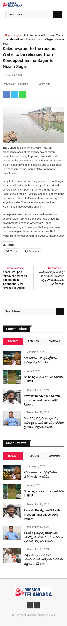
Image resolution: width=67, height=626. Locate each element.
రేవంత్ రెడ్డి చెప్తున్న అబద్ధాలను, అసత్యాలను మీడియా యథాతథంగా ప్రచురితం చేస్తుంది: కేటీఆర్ (44, 423)
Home (8, 35)
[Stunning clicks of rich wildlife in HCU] (12, 377)
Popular (33, 341)
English (18, 35)
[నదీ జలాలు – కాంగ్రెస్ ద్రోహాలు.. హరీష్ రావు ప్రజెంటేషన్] (12, 358)
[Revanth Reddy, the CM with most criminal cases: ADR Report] (12, 396)
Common (54, 341)
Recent (13, 341)
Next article (54, 268)
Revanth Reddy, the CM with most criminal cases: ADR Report (42, 400)
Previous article (15, 268)
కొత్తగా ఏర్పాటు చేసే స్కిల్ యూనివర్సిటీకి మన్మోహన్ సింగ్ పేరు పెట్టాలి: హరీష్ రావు (43, 559)
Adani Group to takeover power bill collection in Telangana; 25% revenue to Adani (15, 280)
